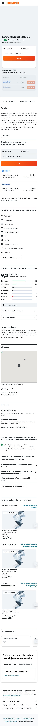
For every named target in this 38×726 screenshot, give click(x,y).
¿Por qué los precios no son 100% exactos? (17, 708)
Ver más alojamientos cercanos (30, 506)
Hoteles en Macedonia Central (24, 720)
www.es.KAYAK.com (8, 718)
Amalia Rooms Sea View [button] (9, 530)
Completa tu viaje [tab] (10, 664)
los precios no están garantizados (11, 695)
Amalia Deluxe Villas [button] (8, 610)
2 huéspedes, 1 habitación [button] (13, 53)
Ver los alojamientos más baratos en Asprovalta (29, 545)
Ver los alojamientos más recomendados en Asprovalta (29, 585)
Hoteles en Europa (27, 718)
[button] (3, 3)
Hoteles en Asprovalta (12, 675)
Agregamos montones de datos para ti (16, 705)
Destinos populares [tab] (25, 664)
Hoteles (18, 718)
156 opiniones (20, 40)
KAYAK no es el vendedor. (11, 701)
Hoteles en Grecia (8, 720)
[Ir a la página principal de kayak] (13, 3)
